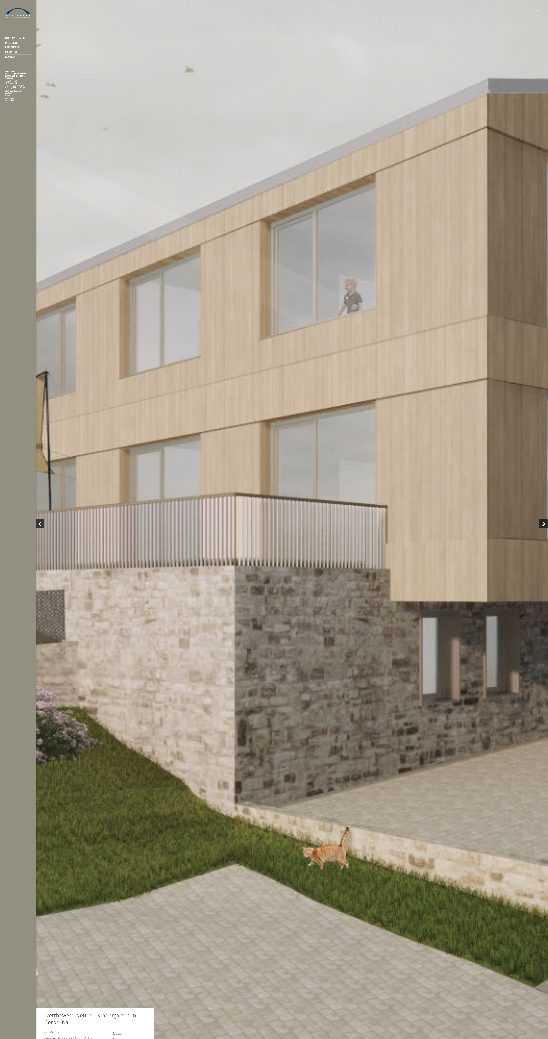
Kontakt (11, 57)
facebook (8, 93)
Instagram (9, 95)
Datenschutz (10, 100)
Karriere (11, 52)
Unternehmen (15, 38)
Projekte (11, 42)
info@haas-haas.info (13, 91)
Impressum (9, 98)
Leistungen (13, 47)
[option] (274, 519)
